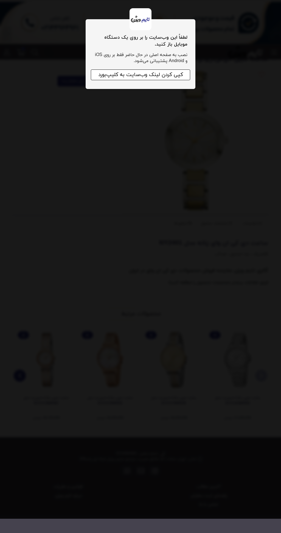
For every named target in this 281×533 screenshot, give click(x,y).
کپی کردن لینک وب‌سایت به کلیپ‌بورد (140, 75)
